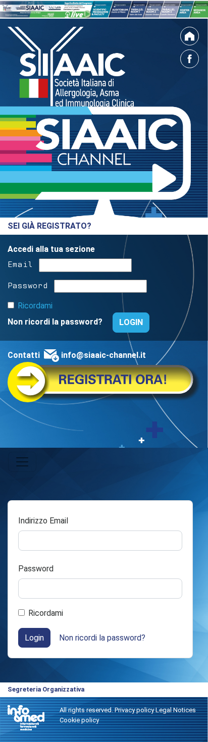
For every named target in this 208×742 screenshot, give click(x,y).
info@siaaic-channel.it (103, 355)
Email (20, 263)
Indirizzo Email (43, 520)
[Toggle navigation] (22, 462)
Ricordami (35, 305)
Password (28, 284)
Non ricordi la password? (56, 322)
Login (34, 638)
